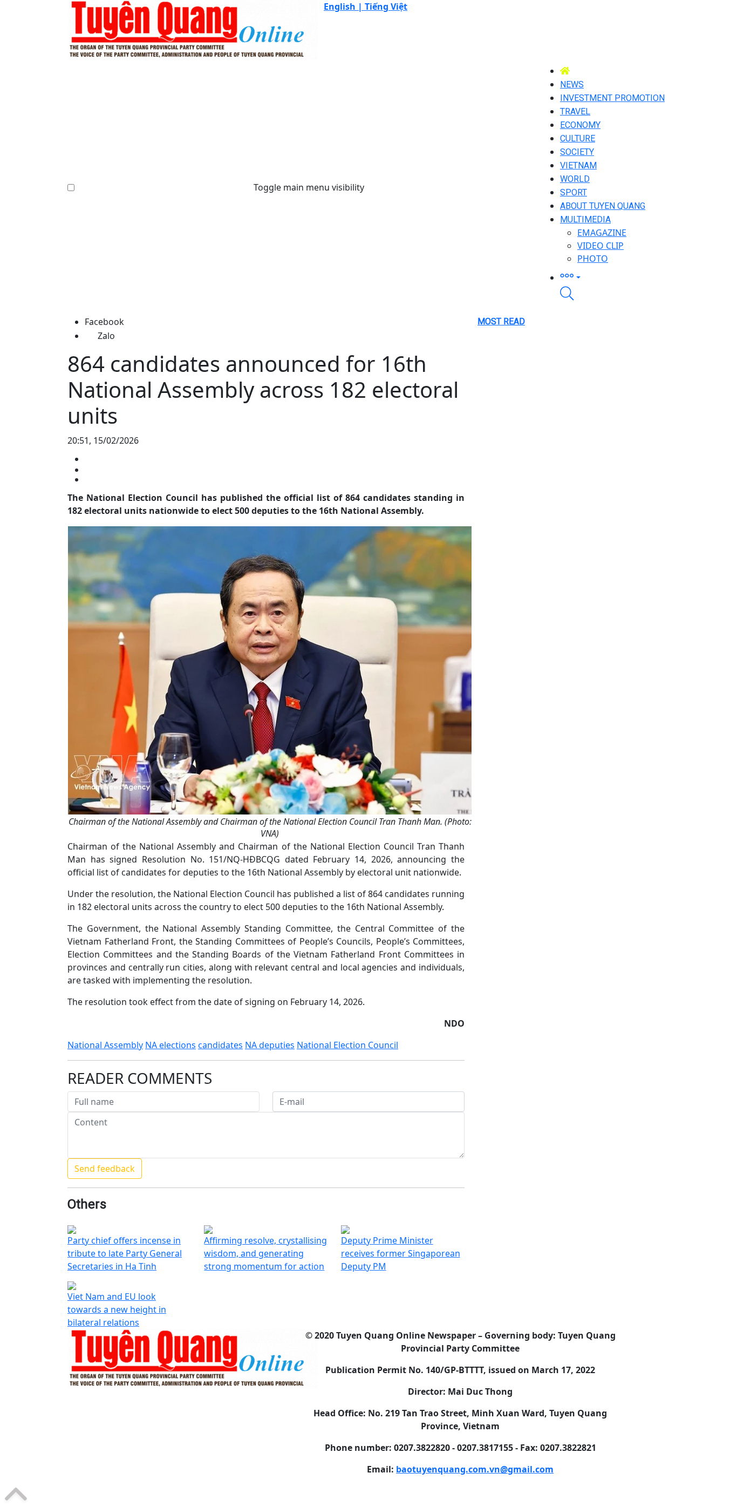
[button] (615, 276)
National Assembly (105, 1045)
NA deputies (270, 1045)
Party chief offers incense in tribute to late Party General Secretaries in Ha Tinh (124, 1253)
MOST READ (501, 321)
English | (344, 6)
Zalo (106, 336)
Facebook (104, 322)
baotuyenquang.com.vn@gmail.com (475, 1469)
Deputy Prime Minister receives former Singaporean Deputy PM (400, 1253)
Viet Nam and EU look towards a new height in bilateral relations (116, 1309)
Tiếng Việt (386, 6)
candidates (220, 1045)
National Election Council (347, 1045)
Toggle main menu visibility (309, 187)
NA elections (170, 1045)
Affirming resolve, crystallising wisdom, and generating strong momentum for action (265, 1253)
